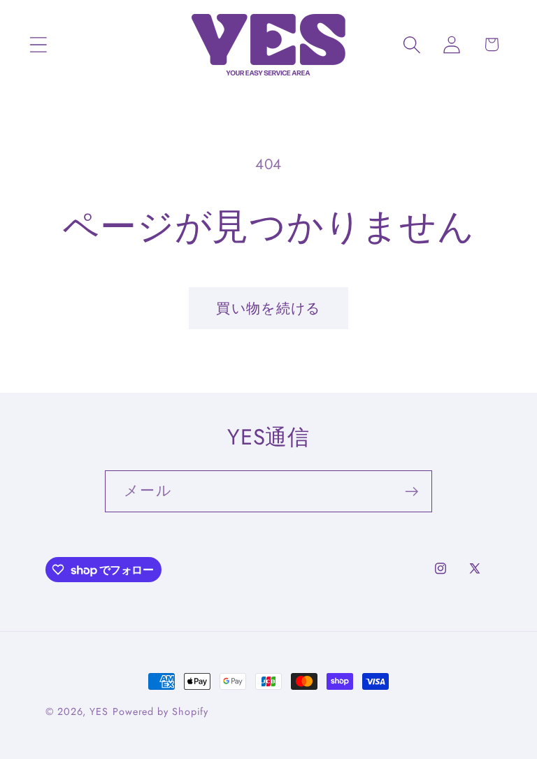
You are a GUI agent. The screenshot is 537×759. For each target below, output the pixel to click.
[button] (38, 44)
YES (99, 711)
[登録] (411, 491)
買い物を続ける (268, 308)
